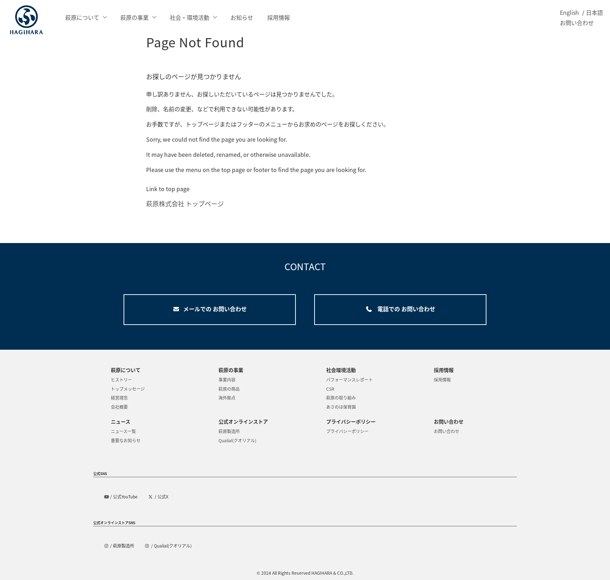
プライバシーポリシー (347, 431)
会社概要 (119, 407)
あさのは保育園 (341, 407)
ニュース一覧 (123, 431)
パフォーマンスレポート (349, 380)
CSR (330, 389)
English (569, 12)
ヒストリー (121, 380)
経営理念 (119, 398)
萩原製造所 (229, 431)
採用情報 (278, 17)
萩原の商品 (229, 389)
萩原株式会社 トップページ (185, 203)
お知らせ (242, 17)
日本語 (594, 12)
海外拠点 (227, 398)
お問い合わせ (577, 22)
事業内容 (227, 380)
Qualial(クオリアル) (237, 440)
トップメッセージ (128, 389)
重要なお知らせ (125, 440)
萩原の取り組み (341, 398)
